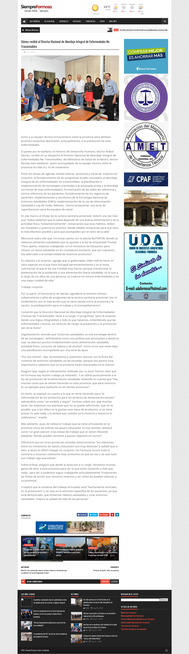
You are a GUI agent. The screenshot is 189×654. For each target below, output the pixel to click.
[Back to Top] (166, 650)
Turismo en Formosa (130, 625)
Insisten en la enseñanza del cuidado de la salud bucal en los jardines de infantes (100, 626)
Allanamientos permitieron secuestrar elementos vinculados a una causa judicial (69, 552)
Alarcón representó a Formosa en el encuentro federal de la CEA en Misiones (99, 614)
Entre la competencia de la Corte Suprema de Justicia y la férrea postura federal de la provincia (49, 614)
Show (102, 21)
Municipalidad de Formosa (132, 615)
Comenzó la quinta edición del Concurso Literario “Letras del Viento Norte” (100, 637)
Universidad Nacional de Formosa (135, 622)
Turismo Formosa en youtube (133, 629)
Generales (63, 21)
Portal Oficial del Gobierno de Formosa (138, 619)
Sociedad (77, 21)
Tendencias (90, 21)
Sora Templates (43, 650)
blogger (114, 581)
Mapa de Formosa (128, 612)
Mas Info (113, 21)
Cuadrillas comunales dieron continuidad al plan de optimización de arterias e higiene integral (50, 601)
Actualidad (49, 21)
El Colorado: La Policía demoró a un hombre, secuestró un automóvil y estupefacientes (36, 552)
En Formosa (35, 21)
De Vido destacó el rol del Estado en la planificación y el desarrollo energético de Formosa (137, 29)
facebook (105, 581)
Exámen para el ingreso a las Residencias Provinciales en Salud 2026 (102, 554)
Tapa (100, 30)
